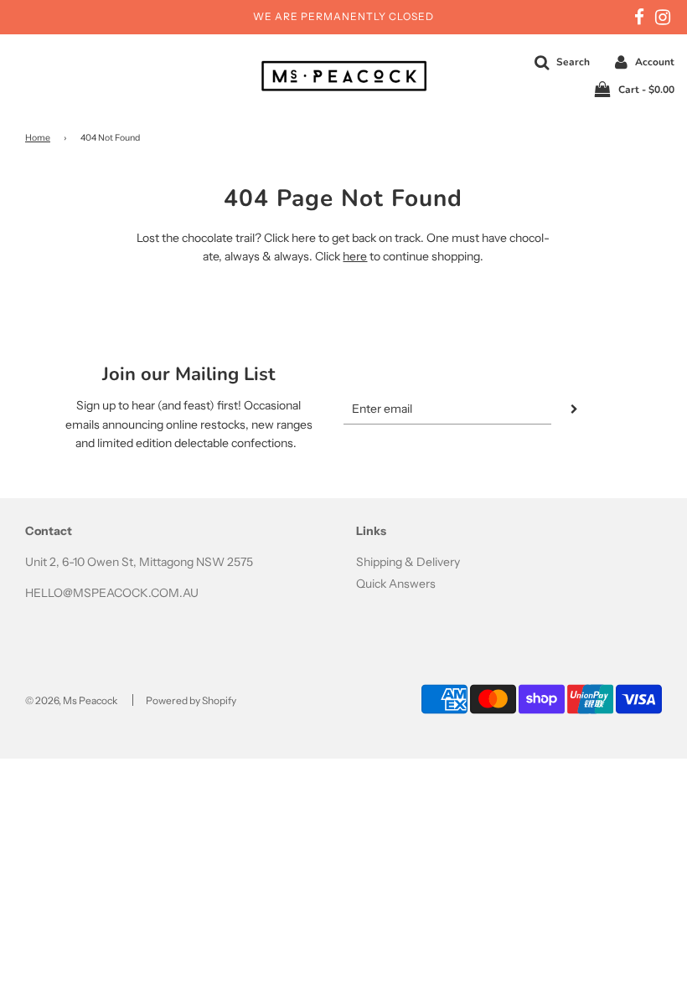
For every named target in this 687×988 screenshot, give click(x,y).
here (355, 256)
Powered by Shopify (191, 700)
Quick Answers (396, 583)
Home (37, 137)
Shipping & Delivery (408, 561)
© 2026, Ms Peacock (71, 700)
